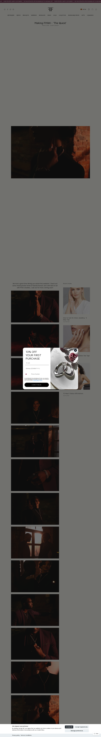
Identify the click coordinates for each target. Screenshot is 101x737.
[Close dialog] (75, 350)
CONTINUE (37, 385)
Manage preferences (77, 731)
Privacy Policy (36, 380)
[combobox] (27, 374)
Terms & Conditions (26, 735)
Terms (41, 380)
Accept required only (81, 727)
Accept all (69, 727)
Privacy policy (16, 735)
